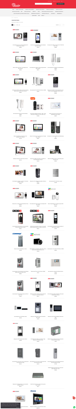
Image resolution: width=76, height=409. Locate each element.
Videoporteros (16, 17)
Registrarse (54, 1)
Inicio (12, 17)
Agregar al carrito (20, 43)
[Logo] (16, 5)
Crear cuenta (58, 1)
